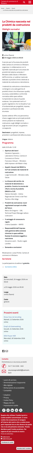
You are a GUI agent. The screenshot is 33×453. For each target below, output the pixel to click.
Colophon (7, 395)
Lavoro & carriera (10, 380)
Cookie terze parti (7, 439)
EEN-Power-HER (10, 336)
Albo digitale (8, 385)
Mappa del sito (9, 403)
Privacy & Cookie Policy (7, 434)
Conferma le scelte (7, 442)
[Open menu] (30, 2)
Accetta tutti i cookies (24, 448)
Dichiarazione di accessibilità (14, 387)
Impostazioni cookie (11, 405)
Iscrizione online (11, 266)
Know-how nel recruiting (12, 317)
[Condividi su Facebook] (3, 352)
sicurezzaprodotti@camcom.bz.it (19, 371)
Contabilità (7, 390)
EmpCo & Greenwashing (12, 326)
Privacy (6, 397)
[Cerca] (24, 2)
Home (2, 8)
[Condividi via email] (6, 352)
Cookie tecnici (6, 437)
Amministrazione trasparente (14, 382)
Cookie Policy (8, 400)
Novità (8, 8)
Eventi (13, 8)
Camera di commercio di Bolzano (9, 2)
